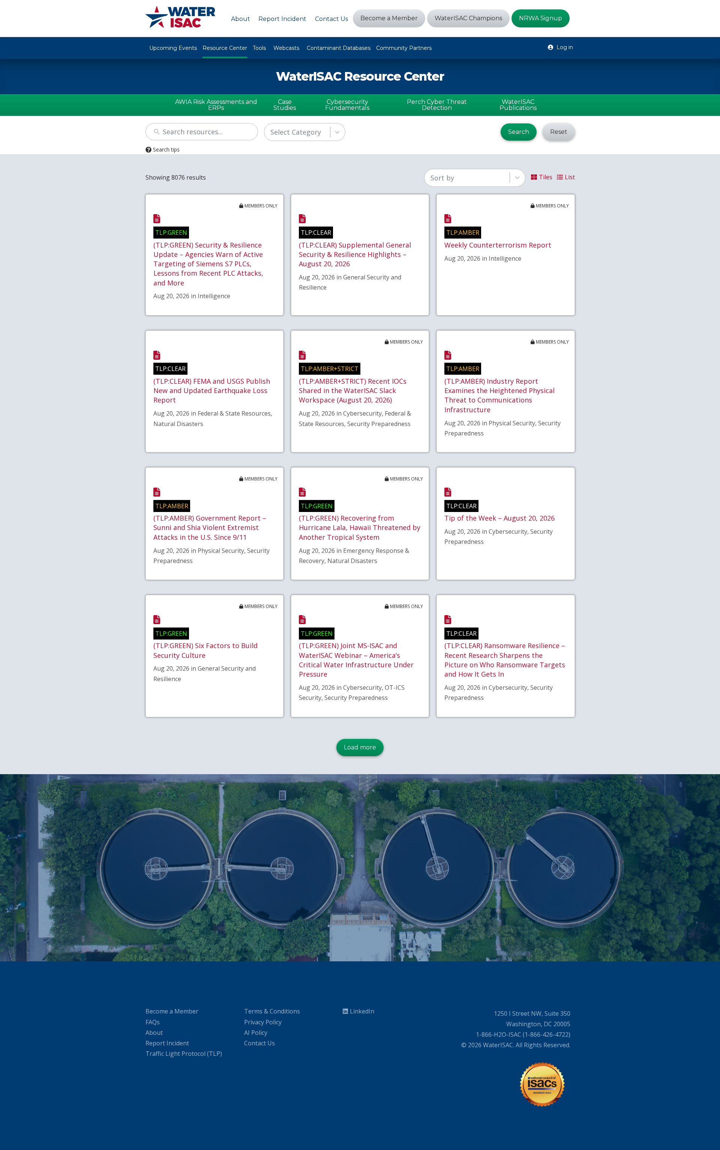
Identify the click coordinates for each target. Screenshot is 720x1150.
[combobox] (304, 132)
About (154, 1032)
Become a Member (172, 1011)
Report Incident (167, 1043)
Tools (259, 48)
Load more (360, 747)
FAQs (153, 1022)
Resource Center (224, 48)
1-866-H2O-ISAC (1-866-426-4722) (523, 1034)
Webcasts (286, 48)
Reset (558, 131)
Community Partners (404, 48)
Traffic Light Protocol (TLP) (184, 1053)
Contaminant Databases (338, 48)
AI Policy (255, 1032)
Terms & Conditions (272, 1011)
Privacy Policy (263, 1022)
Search (518, 131)
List (570, 177)
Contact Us (259, 1043)
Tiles (545, 177)
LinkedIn (362, 1011)
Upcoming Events (173, 48)
